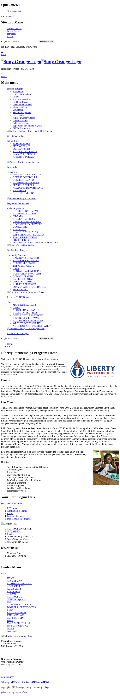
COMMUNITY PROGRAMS (27, 273)
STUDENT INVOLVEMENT (27, 211)
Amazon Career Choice (24, 118)
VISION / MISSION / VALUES (28, 318)
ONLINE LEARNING (24, 193)
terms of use (21, 692)
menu (3, 54)
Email (9, 534)
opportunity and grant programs (27, 125)
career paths (18, 115)
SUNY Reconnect (21, 128)
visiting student (20, 107)
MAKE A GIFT (20, 289)
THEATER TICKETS (23, 266)
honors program (20, 120)
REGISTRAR (19, 190)
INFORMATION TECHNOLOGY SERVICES (35, 242)
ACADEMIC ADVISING (25, 213)
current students (14, 28)
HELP (10, 620)
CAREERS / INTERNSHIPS (27, 221)
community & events (16, 255)
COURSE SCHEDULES (25, 177)
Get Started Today (16, 136)
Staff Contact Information (19, 518)
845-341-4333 (7, 677)
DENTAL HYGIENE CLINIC (27, 271)
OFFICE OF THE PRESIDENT (28, 315)
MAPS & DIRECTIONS (24, 305)
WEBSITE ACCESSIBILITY (27, 323)
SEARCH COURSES (23, 185)
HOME (10, 578)
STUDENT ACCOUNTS (25, 151)
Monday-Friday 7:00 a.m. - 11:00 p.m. (11, 651)
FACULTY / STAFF (16, 612)
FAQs (10, 513)
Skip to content (14, 11)
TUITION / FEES (21, 143)
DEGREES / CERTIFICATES (27, 174)
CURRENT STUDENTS (19, 604)
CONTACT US (14, 596)
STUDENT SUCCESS (24, 219)
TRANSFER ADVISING (25, 237)
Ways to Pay (13, 167)
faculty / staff (13, 31)
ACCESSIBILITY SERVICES (27, 224)
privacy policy (8, 692)
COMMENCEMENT (23, 276)
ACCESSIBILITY (16, 586)
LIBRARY (18, 216)
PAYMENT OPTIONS (24, 154)
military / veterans (21, 123)
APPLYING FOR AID (23, 156)
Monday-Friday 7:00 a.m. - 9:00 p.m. (10, 670)
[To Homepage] (60, 61)
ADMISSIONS (14, 589)
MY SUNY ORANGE (17, 625)
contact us (11, 34)
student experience (15, 208)
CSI (9, 602)
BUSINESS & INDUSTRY (26, 260)
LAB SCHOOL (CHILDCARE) (28, 234)
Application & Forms (17, 511)
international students (22, 104)
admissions (18, 91)
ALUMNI (12, 594)
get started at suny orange (13, 503)
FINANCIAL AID (21, 146)
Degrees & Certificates (18, 203)
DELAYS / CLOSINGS (24, 281)
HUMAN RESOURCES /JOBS (28, 320)
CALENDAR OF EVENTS (26, 258)
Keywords (6, 41)
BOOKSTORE (20, 227)
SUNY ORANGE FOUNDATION (29, 287)
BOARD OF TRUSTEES (25, 312)
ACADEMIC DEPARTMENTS (28, 188)
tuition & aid (13, 141)
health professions (21, 102)
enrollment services (22, 99)
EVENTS (11, 610)
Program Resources (16, 516)
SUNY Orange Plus (22, 112)
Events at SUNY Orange (19, 297)
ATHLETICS (19, 229)
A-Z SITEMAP (14, 581)
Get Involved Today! (17, 250)
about (9, 302)
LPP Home (12, 508)
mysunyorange (8, 16)
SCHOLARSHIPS (22, 149)
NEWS (16, 307)
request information (22, 94)
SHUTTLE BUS (21, 240)
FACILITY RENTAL (23, 279)
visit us (16, 96)
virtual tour (18, 110)
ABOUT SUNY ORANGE (26, 310)
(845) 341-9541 (14, 531)
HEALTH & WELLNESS (25, 232)
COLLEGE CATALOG (24, 180)
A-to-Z (10, 36)
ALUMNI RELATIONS (24, 284)
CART (16, 268)
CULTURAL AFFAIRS (24, 263)
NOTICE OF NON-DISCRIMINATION (32, 326)
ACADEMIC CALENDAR (26, 182)
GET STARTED (15, 618)
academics (12, 172)
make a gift (12, 631)
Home (10, 344)
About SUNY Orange (18, 333)
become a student (15, 88)
